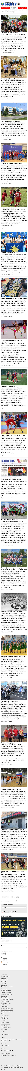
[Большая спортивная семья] (14, 467)
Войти (3, 953)
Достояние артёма (6, 990)
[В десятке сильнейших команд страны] (14, 152)
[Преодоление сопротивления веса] (14, 690)
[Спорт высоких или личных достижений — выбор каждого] (14, 423)
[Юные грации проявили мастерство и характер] (14, 329)
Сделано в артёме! (6, 992)
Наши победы (4, 979)
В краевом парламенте (7, 1011)
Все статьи (4, 989)
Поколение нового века (7, 999)
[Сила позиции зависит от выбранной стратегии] (14, 287)
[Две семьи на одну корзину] (14, 733)
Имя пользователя (6, 940)
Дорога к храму (5, 1015)
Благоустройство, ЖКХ (7, 1010)
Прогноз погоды (5, 959)
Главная (4, 12)
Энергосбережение (6, 997)
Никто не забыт (5, 1001)
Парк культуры (5, 1022)
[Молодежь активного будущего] (14, 510)
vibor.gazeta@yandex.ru (7, 1050)
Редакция (3, 978)
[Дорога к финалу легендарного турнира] (14, 557)
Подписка (3, 983)
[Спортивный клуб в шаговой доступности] (14, 820)
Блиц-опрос (4, 996)
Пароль (3, 945)
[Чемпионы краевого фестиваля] (14, 241)
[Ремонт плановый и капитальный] (14, 111)
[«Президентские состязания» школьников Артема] (14, 861)
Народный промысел (6, 994)
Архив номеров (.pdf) (10, 912)
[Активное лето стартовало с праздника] (14, 602)
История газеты (5, 976)
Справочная (4, 985)
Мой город (4, 1029)
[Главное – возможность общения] (14, 777)
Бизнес (3, 1013)
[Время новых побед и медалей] (14, 377)
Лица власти (4, 1006)
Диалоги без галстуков (7, 1008)
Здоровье (3, 1017)
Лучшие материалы (6, 1027)
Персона (3, 1004)
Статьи (9, 12)
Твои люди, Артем (5, 1003)
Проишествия (4, 1020)
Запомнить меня (7, 951)
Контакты (3, 981)
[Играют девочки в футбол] (14, 197)
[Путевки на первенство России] (14, 23)
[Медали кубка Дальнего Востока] (14, 67)
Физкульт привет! (5, 1024)
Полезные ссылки (5, 963)
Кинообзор (4, 1025)
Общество (3, 1031)
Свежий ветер (4, 1018)
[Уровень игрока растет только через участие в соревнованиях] (14, 645)
